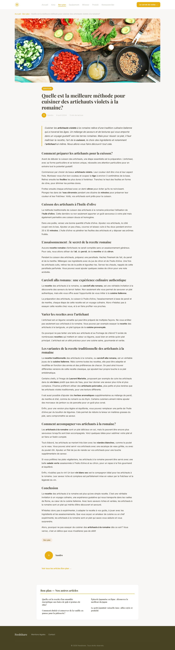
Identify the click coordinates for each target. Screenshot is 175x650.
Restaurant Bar (108, 4)
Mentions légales (38, 634)
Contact (51, 634)
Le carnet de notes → (148, 4)
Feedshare (21, 634)
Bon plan (62, 4)
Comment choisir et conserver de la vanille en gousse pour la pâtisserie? (62, 611)
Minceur (85, 4)
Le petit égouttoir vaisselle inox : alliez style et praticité (111, 609)
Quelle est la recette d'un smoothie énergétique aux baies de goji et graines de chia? (61, 602)
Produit (95, 4)
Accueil (45, 4)
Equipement (74, 4)
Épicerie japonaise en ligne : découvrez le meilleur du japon (109, 600)
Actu (53, 4)
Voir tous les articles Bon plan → (56, 568)
